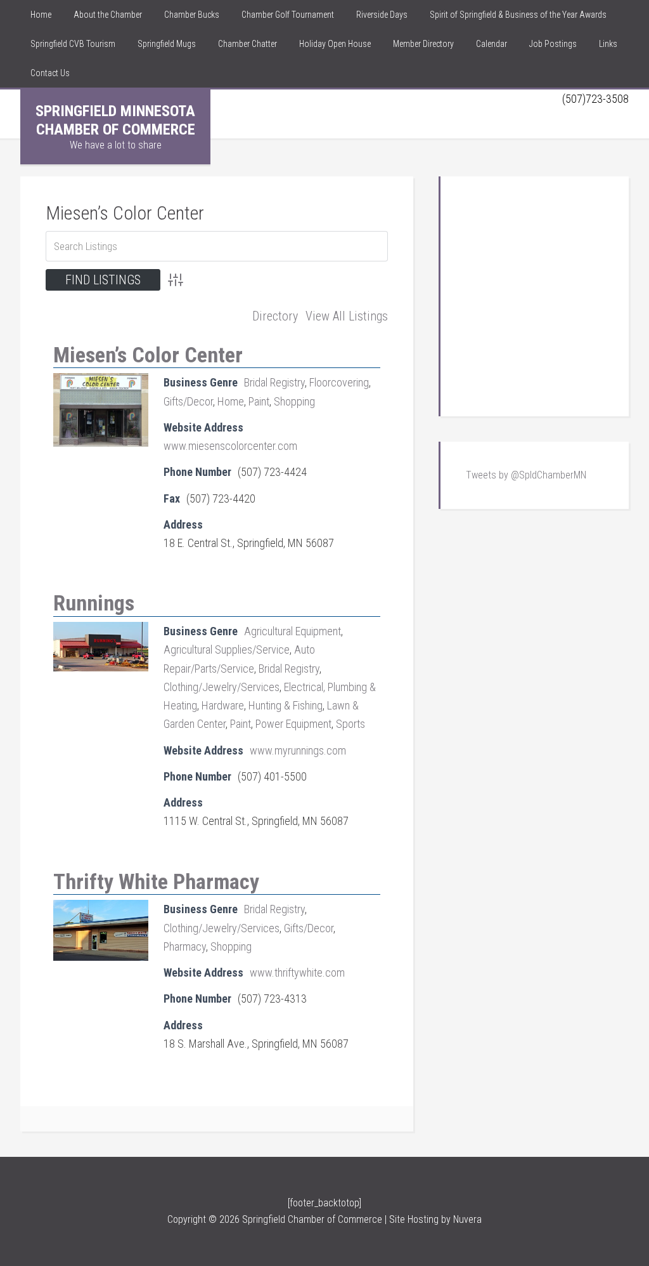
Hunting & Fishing (285, 705)
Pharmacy (185, 946)
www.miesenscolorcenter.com (230, 445)
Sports (350, 723)
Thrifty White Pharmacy (156, 881)
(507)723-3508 (595, 98)
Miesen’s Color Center (125, 213)
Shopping (294, 401)
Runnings (93, 603)
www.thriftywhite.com (297, 972)
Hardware (223, 705)
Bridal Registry (274, 382)
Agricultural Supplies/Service (227, 649)
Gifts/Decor (188, 401)
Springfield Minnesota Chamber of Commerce (115, 120)
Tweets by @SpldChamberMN (526, 475)
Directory (275, 316)
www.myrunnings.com (298, 750)
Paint (258, 401)
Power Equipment (293, 723)
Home (230, 401)
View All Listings (346, 316)
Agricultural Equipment (292, 631)
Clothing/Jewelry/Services (222, 687)
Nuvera (467, 1219)
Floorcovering (339, 382)
